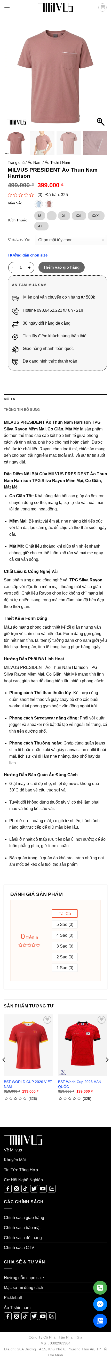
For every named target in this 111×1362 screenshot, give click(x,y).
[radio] (39, 204)
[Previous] (4, 1070)
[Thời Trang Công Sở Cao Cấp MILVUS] (55, 7)
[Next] (107, 1070)
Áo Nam (35, 162)
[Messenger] (100, 1304)
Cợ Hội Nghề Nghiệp (23, 1180)
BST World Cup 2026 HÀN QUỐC (79, 1084)
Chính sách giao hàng (24, 1217)
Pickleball (13, 1297)
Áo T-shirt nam (17, 1307)
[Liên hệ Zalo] (100, 1321)
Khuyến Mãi (15, 1160)
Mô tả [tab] (9, 399)
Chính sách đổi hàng (23, 1238)
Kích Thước (17, 220)
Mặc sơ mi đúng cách (23, 1287)
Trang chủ (16, 162)
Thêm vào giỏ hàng (61, 267)
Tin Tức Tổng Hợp (21, 1170)
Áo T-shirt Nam (57, 162)
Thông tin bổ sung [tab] (22, 410)
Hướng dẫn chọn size (27, 255)
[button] (7, 7)
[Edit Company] (100, 1288)
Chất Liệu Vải (19, 239)
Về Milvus (13, 1150)
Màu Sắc (15, 203)
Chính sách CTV (19, 1247)
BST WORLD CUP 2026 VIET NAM (28, 1084)
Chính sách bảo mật (22, 1227)
